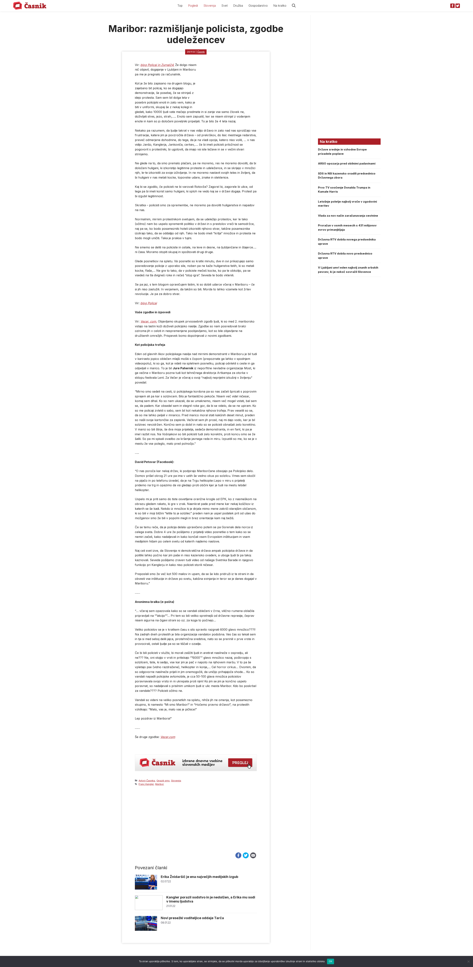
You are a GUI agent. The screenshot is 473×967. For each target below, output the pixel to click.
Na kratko (279, 5)
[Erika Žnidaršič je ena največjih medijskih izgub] (146, 888)
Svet (224, 5)
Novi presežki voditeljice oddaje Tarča (192, 918)
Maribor (159, 784)
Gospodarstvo (258, 5)
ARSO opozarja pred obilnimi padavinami (346, 163)
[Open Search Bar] (293, 5)
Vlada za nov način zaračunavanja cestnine (348, 215)
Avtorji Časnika (147, 780)
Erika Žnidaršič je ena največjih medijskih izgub (199, 877)
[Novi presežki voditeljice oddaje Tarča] (146, 930)
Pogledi (193, 5)
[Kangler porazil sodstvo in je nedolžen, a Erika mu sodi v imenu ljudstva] (149, 909)
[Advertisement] (196, 822)
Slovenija (209, 5)
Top (180, 5)
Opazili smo (163, 780)
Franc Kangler (146, 784)
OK (330, 961)
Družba (238, 5)
